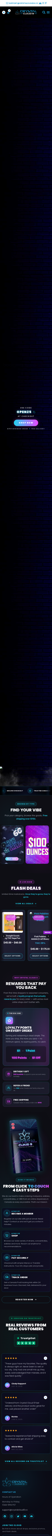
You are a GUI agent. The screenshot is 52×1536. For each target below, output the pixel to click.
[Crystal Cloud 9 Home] (26, 1481)
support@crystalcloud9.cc (15, 1509)
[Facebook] (4, 1516)
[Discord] (31, 1516)
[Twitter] (18, 1516)
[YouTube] (24, 1516)
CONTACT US (9, 1492)
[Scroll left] (3, 845)
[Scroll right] (48, 845)
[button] (43, 12)
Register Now (24, 1299)
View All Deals (24, 903)
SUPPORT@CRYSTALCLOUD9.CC (23, 3)
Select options (13, 956)
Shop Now (26, 422)
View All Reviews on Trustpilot (24, 1461)
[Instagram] (11, 1516)
